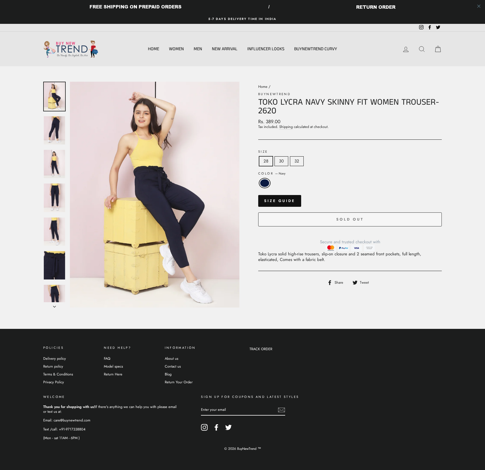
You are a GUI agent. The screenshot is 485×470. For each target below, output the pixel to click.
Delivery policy (54, 358)
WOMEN (176, 49)
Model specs (113, 366)
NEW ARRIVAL (224, 49)
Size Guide (279, 200)
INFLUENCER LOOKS (265, 49)
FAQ (107, 358)
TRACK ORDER (261, 349)
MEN (198, 49)
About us (171, 358)
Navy (264, 183)
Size (263, 152)
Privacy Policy (53, 382)
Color (271, 173)
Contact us (173, 366)
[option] (242, 19)
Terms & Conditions (58, 374)
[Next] (54, 305)
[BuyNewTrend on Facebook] (216, 427)
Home (153, 49)
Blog (168, 374)
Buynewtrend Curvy (315, 49)
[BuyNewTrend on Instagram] (204, 427)
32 (296, 161)
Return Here (113, 374)
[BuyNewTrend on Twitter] (228, 427)
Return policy (53, 366)
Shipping (286, 127)
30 (281, 161)
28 (266, 161)
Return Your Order (179, 382)
